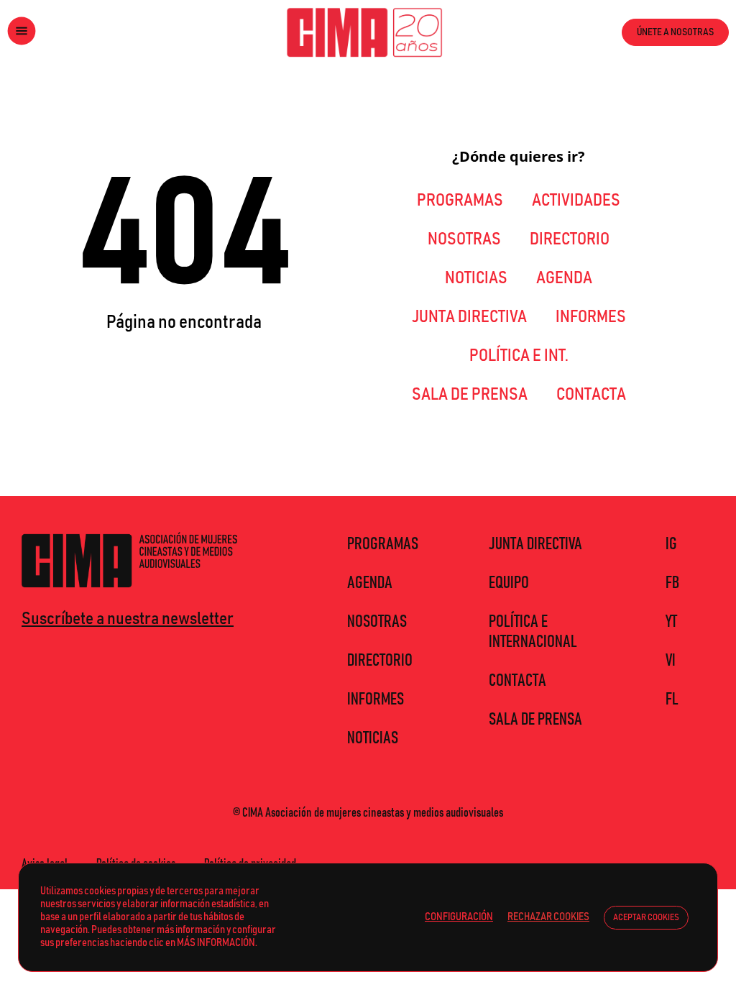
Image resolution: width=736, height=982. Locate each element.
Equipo (509, 583)
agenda (564, 278)
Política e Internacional (533, 632)
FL (672, 699)
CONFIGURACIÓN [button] (459, 917)
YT (671, 621)
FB (672, 583)
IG (671, 544)
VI (671, 660)
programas (460, 200)
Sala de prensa (470, 394)
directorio (570, 239)
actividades (576, 200)
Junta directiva (469, 317)
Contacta (591, 394)
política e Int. (519, 355)
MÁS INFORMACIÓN (216, 942)
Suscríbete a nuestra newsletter (128, 619)
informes (591, 317)
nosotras (464, 239)
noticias (476, 278)
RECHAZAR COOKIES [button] (548, 917)
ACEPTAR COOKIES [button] (646, 917)
